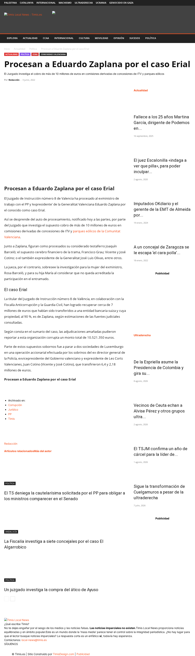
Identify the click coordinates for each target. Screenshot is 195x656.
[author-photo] (12, 439)
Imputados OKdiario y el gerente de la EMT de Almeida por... (162, 209)
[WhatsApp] (25, 88)
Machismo (65, 2)
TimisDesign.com (64, 654)
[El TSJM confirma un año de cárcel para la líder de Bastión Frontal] (162, 434)
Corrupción (15, 405)
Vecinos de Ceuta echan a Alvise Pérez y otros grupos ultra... (159, 411)
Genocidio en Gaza (121, 2)
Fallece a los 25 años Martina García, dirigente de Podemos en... (161, 123)
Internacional (46, 2)
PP (10, 414)
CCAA (46, 38)
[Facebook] (163, 3)
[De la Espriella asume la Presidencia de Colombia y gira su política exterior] (162, 347)
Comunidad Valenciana (53, 54)
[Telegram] (34, 88)
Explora (12, 38)
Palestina (10, 2)
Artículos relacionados (19, 451)
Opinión (118, 38)
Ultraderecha (84, 2)
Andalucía (11, 531)
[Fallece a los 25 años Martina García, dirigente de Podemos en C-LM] (162, 102)
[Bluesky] (188, 3)
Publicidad (83, 654)
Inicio (7, 48)
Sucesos (134, 38)
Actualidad (30, 38)
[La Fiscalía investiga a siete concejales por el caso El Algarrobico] (65, 519)
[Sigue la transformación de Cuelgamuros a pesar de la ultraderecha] (162, 471)
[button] (186, 38)
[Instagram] (169, 3)
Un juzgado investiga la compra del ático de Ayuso (51, 589)
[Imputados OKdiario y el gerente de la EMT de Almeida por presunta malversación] (162, 189)
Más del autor (43, 451)
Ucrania (101, 2)
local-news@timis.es (34, 640)
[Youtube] (182, 3)
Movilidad (101, 38)
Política (150, 38)
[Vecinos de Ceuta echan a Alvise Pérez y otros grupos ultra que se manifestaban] (162, 390)
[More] (43, 88)
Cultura (84, 38)
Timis (11, 418)
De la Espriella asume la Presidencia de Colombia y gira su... (158, 368)
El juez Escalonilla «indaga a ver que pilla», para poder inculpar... (160, 166)
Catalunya (26, 2)
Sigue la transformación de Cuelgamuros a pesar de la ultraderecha (159, 492)
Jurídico (13, 409)
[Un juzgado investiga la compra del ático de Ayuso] (65, 567)
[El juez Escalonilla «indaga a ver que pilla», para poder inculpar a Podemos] (162, 145)
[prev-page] (6, 598)
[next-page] (12, 598)
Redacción (14, 79)
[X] (175, 3)
